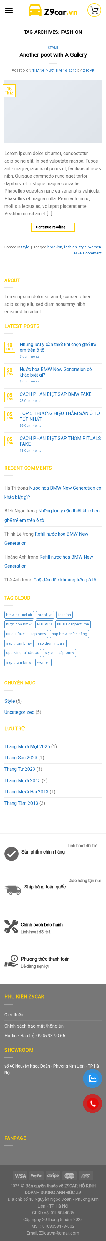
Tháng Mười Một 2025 (27, 746)
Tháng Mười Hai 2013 (26, 792)
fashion (64, 615)
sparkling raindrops (22, 652)
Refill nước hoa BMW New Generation (46, 538)
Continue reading (53, 227)
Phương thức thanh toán (45, 962)
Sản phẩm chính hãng (43, 852)
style (49, 652)
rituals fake (15, 634)
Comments (29, 356)
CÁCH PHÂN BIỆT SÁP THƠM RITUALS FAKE (60, 441)
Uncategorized (19, 712)
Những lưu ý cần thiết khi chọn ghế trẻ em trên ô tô (58, 347)
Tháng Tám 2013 (21, 803)
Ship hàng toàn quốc (45, 887)
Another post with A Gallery (53, 54)
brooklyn (45, 615)
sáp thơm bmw (19, 662)
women (43, 662)
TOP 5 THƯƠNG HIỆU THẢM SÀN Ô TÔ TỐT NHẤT (60, 416)
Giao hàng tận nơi (85, 880)
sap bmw (38, 634)
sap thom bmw (19, 643)
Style (9, 701)
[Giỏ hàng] (94, 10)
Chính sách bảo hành (42, 928)
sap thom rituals (51, 643)
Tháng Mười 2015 (22, 780)
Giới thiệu (13, 1015)
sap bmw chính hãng (69, 634)
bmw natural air (19, 615)
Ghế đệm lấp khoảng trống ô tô (65, 580)
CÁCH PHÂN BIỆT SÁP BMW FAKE (55, 394)
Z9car (88, 70)
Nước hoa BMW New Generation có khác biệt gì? (56, 372)
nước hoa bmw (19, 624)
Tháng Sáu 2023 (20, 758)
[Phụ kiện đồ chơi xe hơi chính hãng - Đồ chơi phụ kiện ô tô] (53, 10)
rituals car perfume (73, 624)
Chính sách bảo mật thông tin (34, 1026)
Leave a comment (87, 253)
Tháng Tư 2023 (19, 769)
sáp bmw (66, 652)
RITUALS (44, 624)
